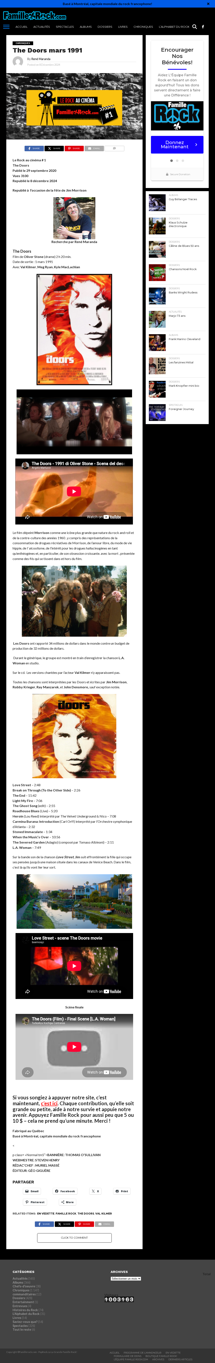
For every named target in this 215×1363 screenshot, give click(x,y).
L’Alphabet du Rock (174, 26)
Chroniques (143, 26)
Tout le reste (22, 1329)
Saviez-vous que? (25, 1322)
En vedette (45, 1213)
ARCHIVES (158, 1359)
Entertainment (23, 1302)
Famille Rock (66, 1213)
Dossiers (105, 26)
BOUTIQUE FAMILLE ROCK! (161, 1356)
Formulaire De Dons (127, 1356)
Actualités (41, 26)
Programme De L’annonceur (142, 1352)
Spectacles (65, 26)
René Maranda (40, 59)
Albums (86, 26)
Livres (123, 26)
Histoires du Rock (25, 1310)
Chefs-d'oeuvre (24, 1286)
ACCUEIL (22, 26)
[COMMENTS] (114, 147)
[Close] (208, 3)
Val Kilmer (103, 1213)
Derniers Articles (180, 1359)
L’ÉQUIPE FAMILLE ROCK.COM (131, 1359)
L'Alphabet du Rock (26, 1314)
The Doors (85, 1213)
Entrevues (20, 1306)
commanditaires (24, 1294)
